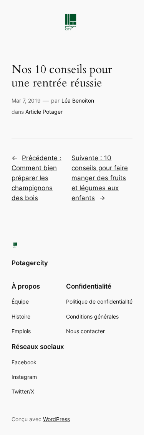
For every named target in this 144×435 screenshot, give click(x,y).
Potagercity (30, 263)
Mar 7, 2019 (26, 100)
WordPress (56, 419)
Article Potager (44, 111)
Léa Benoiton (77, 100)
